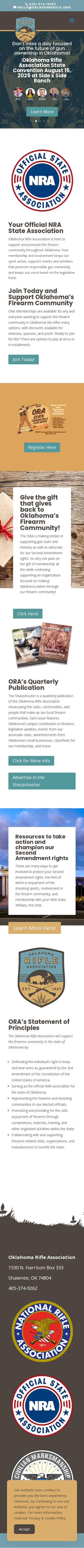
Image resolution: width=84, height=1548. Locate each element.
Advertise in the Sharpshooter (28, 780)
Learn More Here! (35, 927)
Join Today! (24, 359)
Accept (24, 1529)
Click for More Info (31, 760)
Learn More (42, 111)
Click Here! (27, 613)
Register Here (42, 447)
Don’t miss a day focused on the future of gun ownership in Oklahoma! (42, 48)
